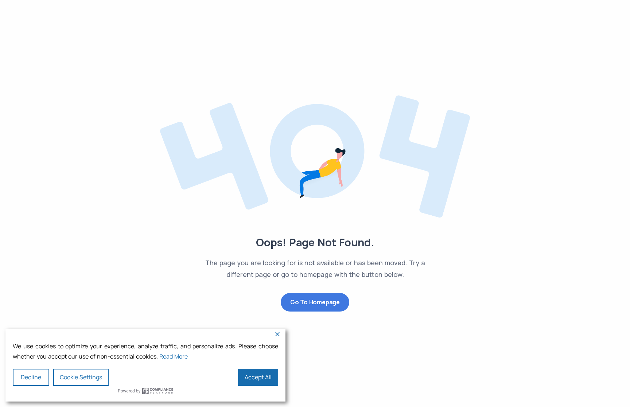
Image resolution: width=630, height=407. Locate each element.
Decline (31, 377)
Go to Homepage (315, 302)
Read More (173, 356)
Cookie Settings (81, 377)
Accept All (258, 377)
